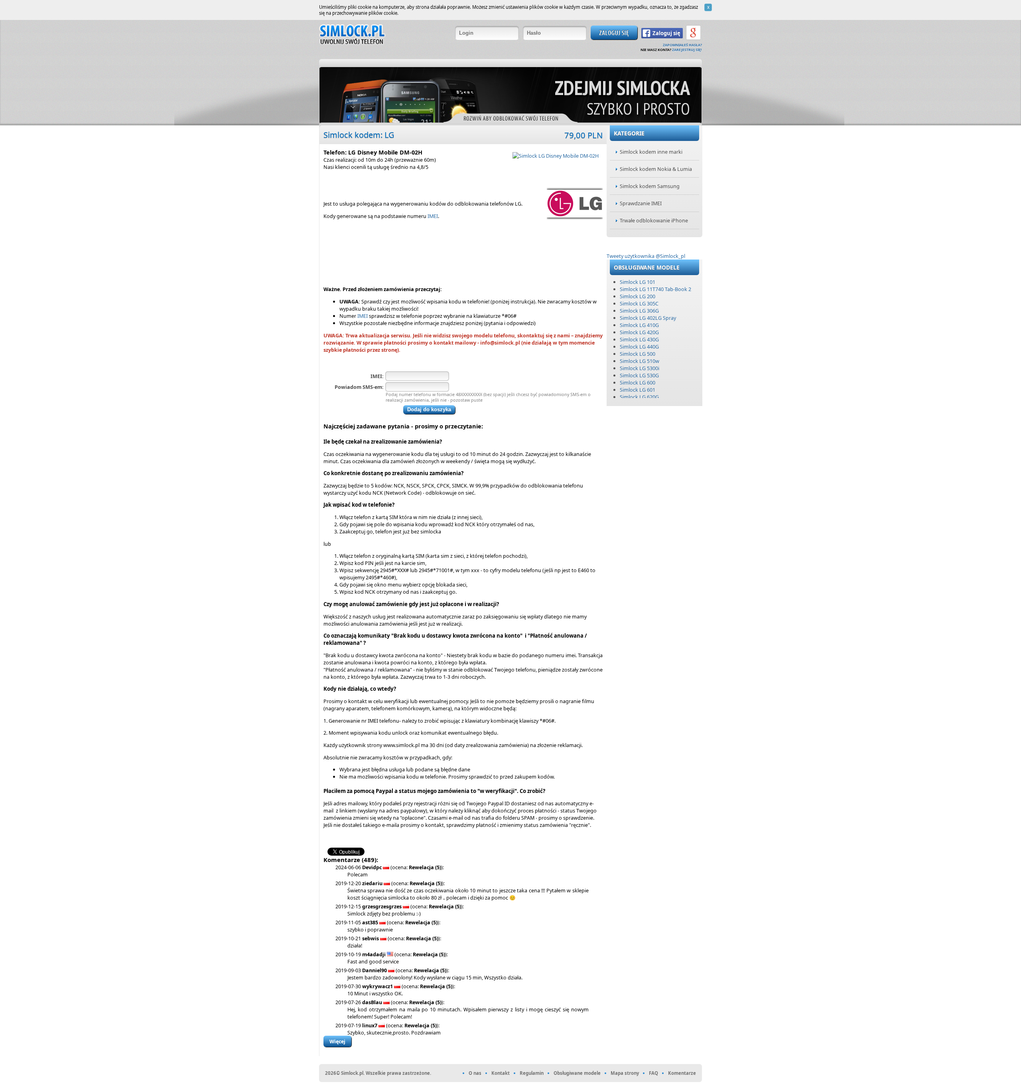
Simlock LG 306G (639, 310)
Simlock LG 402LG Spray (648, 317)
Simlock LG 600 (637, 382)
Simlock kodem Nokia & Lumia (656, 168)
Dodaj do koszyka (429, 409)
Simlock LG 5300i (639, 368)
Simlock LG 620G (639, 396)
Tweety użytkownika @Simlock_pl (646, 256)
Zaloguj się (666, 33)
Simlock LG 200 (637, 296)
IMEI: (377, 376)
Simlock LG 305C (639, 303)
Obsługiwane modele (577, 1073)
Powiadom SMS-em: (359, 386)
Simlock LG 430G (639, 339)
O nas (475, 1073)
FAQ (653, 1073)
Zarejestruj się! (687, 50)
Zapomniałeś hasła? (682, 45)
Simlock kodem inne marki (651, 151)
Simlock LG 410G (639, 325)
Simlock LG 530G (639, 375)
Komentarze (682, 1073)
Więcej (337, 1041)
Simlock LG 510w (639, 361)
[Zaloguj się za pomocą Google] (693, 39)
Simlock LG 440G (639, 346)
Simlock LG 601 (637, 389)
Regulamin (532, 1073)
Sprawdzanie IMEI (641, 203)
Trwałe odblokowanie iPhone (654, 220)
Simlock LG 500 (637, 353)
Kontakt (500, 1073)
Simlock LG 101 (637, 281)
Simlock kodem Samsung (650, 186)
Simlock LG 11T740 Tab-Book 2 (655, 289)
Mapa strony (625, 1073)
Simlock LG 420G (639, 332)
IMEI (433, 216)
